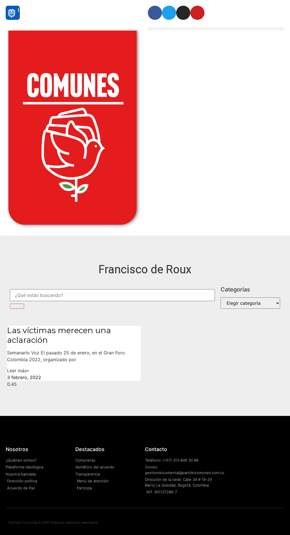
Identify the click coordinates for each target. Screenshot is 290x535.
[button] (216, 28)
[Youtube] (197, 13)
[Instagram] (183, 13)
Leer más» (18, 370)
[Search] (17, 306)
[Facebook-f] (266, 523)
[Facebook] (155, 13)
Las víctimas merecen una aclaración (59, 335)
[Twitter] (169, 13)
